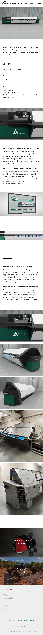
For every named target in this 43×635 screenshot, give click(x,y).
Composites (7, 601)
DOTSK (33, 631)
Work (5, 605)
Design (5, 594)
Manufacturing (8, 598)
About (5, 608)
